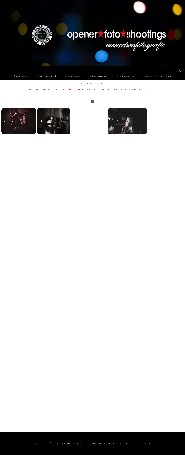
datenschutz (125, 76)
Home (83, 83)
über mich (21, 76)
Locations (73, 76)
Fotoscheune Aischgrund (72, 89)
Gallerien (45, 76)
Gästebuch (98, 76)
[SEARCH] (180, 71)
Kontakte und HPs (157, 76)
